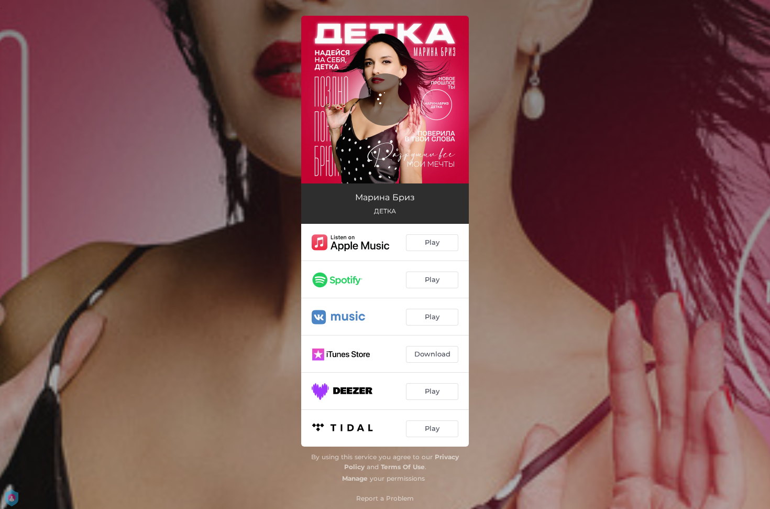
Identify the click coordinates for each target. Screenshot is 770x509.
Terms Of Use (403, 467)
